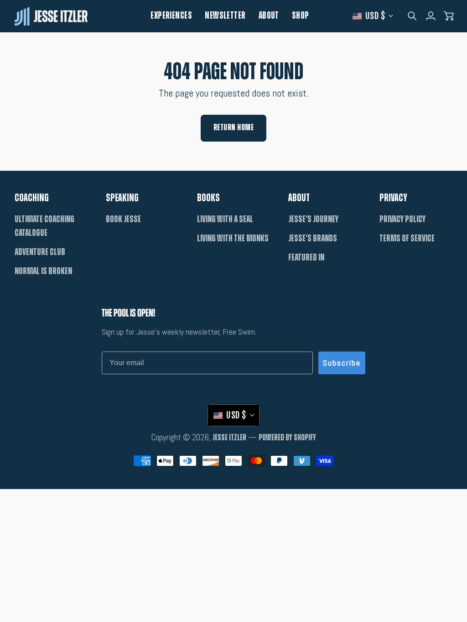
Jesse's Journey (313, 219)
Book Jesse (123, 219)
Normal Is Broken (43, 271)
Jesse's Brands (312, 238)
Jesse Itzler (229, 437)
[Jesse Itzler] (51, 16)
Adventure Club (40, 252)
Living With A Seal (225, 219)
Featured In (306, 257)
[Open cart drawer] (449, 16)
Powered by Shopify (287, 437)
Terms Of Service (407, 238)
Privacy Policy (402, 219)
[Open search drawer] (412, 16)
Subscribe (342, 362)
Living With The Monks (233, 238)
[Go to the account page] (430, 16)
